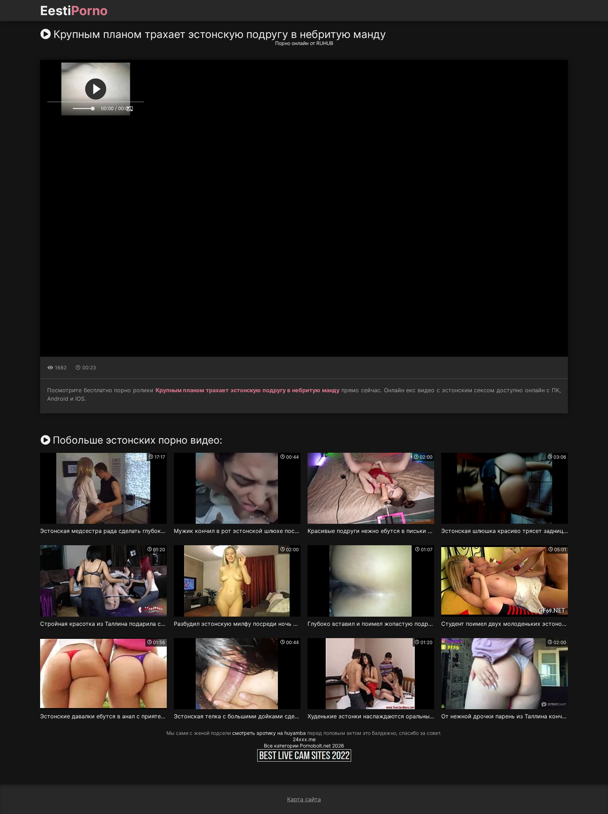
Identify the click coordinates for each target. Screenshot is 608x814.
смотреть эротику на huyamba (269, 733)
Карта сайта (304, 799)
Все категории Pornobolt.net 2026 (304, 746)
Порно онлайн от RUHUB (304, 43)
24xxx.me (304, 739)
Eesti (74, 11)
